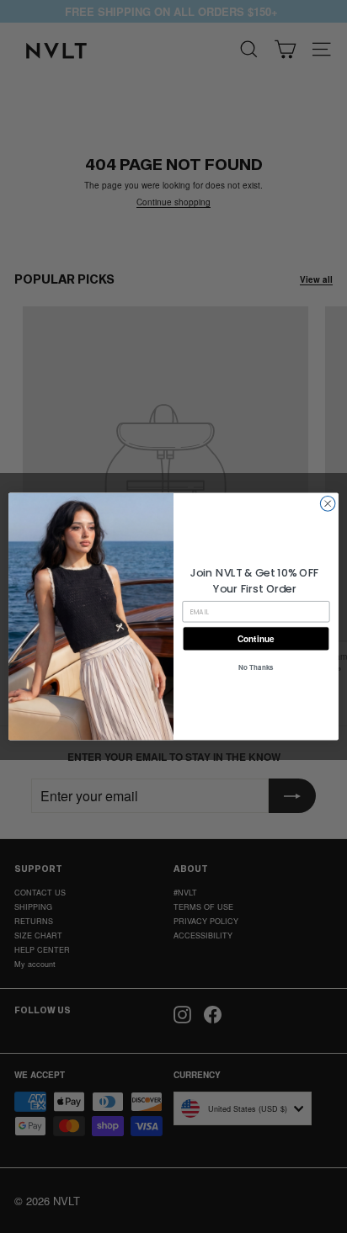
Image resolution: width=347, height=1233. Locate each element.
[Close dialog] (327, 504)
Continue (256, 638)
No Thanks (256, 667)
